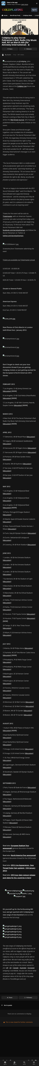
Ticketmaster (7, 216)
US (10, 968)
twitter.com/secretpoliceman (13, 236)
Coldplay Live (22, 86)
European (31, 968)
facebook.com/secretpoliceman (14, 230)
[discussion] (7, 391)
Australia (23, 968)
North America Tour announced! (23, 855)
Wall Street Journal (17, 120)
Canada (15, 968)
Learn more (4, 3)
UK (7, 968)
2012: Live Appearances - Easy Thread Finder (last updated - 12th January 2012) (19, 868)
